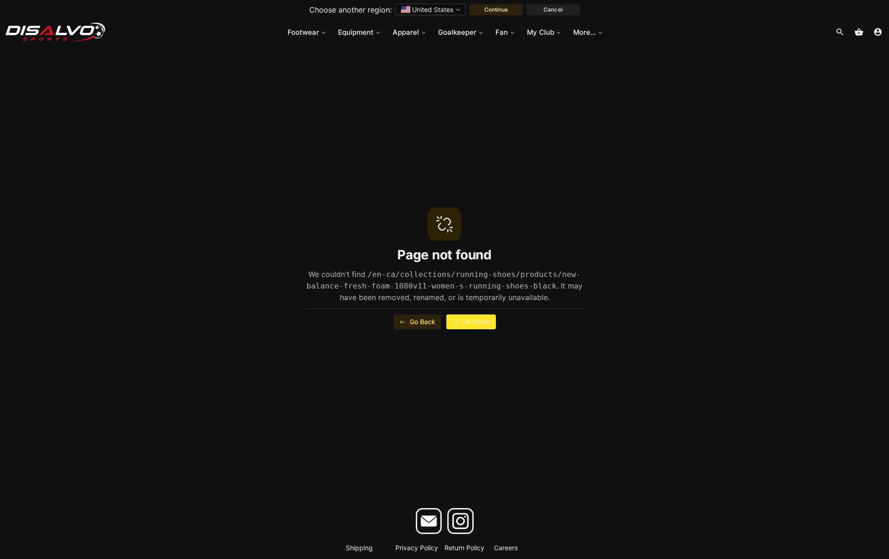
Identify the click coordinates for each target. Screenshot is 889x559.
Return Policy (464, 548)
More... (584, 32)
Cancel (553, 9)
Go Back (422, 322)
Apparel (406, 32)
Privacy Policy (416, 548)
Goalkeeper (457, 32)
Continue (496, 9)
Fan (501, 32)
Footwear (303, 32)
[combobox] (430, 9)
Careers (506, 548)
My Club (540, 32)
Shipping (359, 548)
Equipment (356, 32)
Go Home (476, 322)
